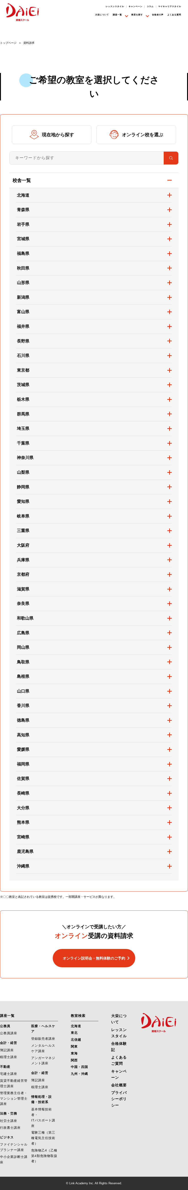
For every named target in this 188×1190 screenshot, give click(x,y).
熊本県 (23, 822)
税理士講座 (8, 1057)
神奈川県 (25, 457)
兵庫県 (23, 560)
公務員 (5, 1026)
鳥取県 (23, 662)
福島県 (23, 253)
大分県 (23, 808)
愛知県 (23, 501)
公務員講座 (8, 1033)
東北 (74, 1032)
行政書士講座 (10, 1127)
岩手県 (23, 224)
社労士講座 (8, 1121)
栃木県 (23, 399)
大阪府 (23, 545)
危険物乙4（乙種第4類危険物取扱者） (44, 1155)
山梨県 (23, 472)
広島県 (23, 633)
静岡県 (23, 487)
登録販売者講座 (43, 1038)
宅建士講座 (8, 1074)
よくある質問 (174, 15)
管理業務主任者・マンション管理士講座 (14, 1098)
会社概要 (119, 1085)
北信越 (76, 1039)
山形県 (23, 282)
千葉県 (23, 443)
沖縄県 (23, 866)
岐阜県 (23, 516)
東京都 (23, 370)
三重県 (23, 530)
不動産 (5, 1066)
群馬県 (23, 414)
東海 (74, 1053)
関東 (74, 1046)
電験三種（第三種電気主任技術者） (43, 1138)
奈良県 (23, 603)
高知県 (23, 735)
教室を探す (137, 15)
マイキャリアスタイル (169, 6)
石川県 (23, 355)
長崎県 (23, 793)
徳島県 (23, 720)
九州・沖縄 (79, 1074)
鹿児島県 (25, 851)
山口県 (23, 691)
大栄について (102, 15)
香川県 (23, 705)
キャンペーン (135, 6)
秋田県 (23, 268)
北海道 (23, 195)
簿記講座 (7, 1050)
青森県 (23, 209)
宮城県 (23, 238)
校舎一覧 (22, 180)
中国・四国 (79, 1067)
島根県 (23, 676)
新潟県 (23, 297)
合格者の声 (157, 15)
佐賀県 (23, 778)
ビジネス (7, 1137)
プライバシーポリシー (119, 1099)
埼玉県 (23, 428)
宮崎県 (23, 837)
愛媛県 (23, 749)
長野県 (23, 341)
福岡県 (23, 764)
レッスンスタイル (115, 6)
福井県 (23, 326)
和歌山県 (25, 618)
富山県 (23, 311)
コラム (150, 6)
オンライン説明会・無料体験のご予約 (94, 958)
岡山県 (23, 647)
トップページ (8, 42)
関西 (74, 1060)
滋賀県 (23, 589)
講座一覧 (117, 15)
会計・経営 (8, 1043)
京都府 (23, 574)
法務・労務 (8, 1113)
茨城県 (23, 384)
